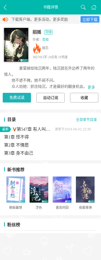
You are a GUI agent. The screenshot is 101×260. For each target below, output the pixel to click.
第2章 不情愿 (16, 145)
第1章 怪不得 (16, 137)
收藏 (84, 98)
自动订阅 (50, 98)
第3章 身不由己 (18, 153)
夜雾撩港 (85, 208)
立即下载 (89, 20)
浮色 (39, 208)
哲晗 (45, 40)
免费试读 (17, 98)
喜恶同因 (62, 208)
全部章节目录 (86, 120)
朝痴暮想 (15, 208)
